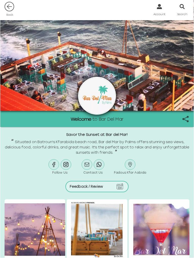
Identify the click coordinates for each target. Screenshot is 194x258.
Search (182, 14)
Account (159, 14)
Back (9, 14)
